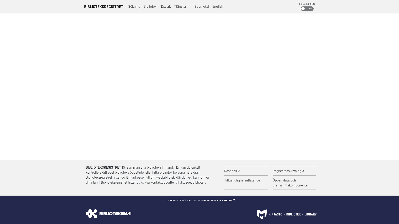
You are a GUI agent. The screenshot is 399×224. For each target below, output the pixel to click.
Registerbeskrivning (287, 171)
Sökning (134, 7)
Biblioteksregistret (103, 6)
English (217, 7)
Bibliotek (150, 7)
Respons (230, 171)
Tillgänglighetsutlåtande (242, 180)
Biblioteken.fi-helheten (218, 200)
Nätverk (165, 7)
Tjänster (180, 7)
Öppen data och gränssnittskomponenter (290, 182)
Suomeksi (202, 7)
